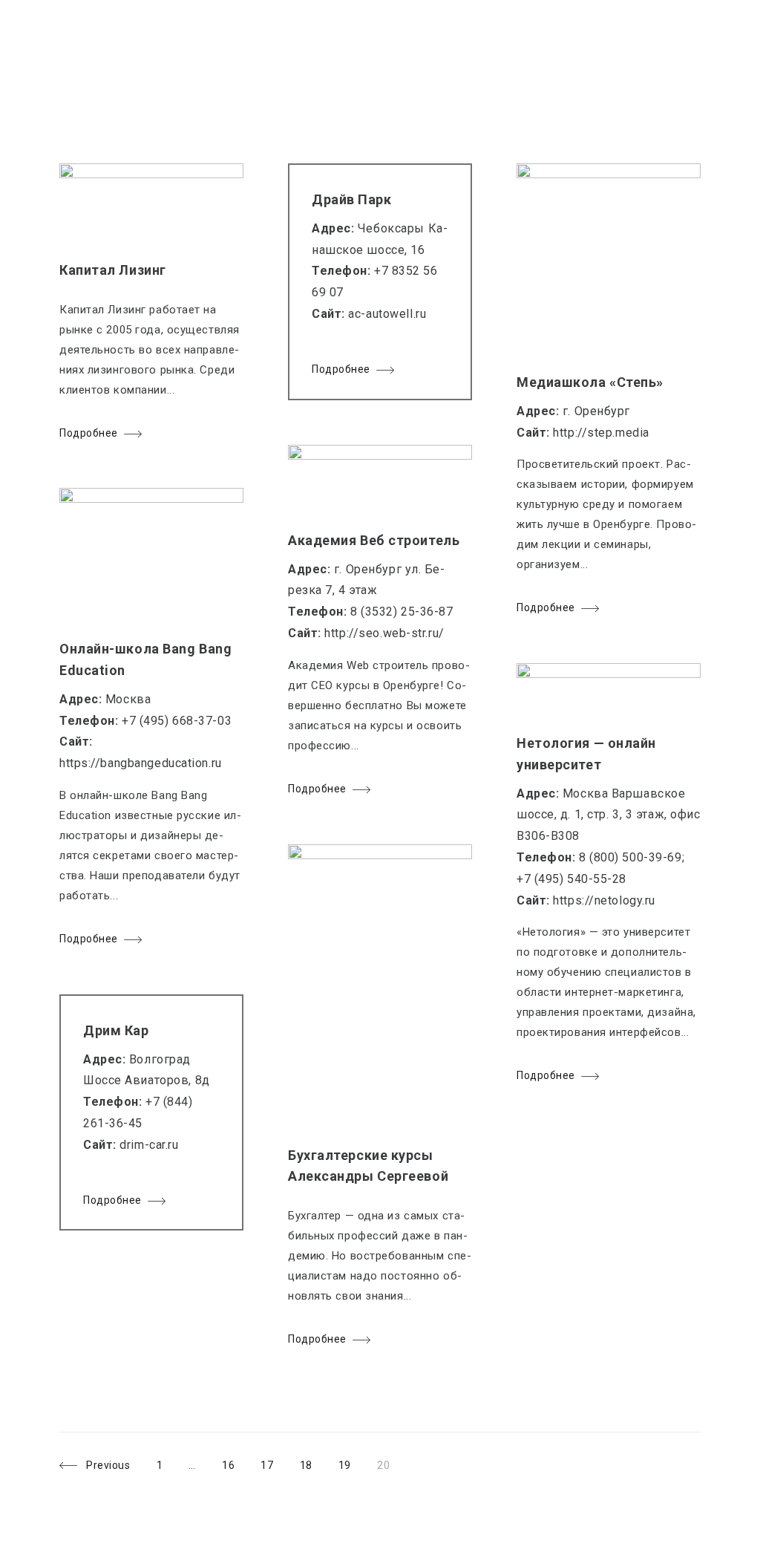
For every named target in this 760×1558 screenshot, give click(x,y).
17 (266, 1465)
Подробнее (88, 433)
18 (305, 1465)
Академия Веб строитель (373, 540)
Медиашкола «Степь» (590, 382)
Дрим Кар (115, 1030)
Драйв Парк (352, 199)
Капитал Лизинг (112, 270)
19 (344, 1465)
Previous (108, 1465)
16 (228, 1465)
